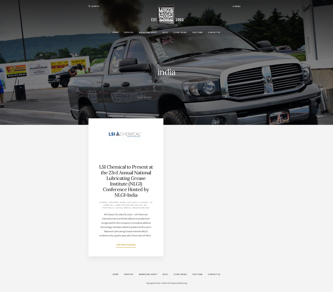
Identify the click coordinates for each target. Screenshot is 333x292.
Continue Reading (126, 246)
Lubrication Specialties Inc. (131, 205)
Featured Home (117, 202)
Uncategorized (141, 208)
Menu (237, 6)
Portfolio (108, 208)
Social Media (123, 208)
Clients (103, 202)
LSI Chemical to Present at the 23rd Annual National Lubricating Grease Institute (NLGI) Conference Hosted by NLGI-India (126, 181)
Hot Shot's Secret (137, 202)
